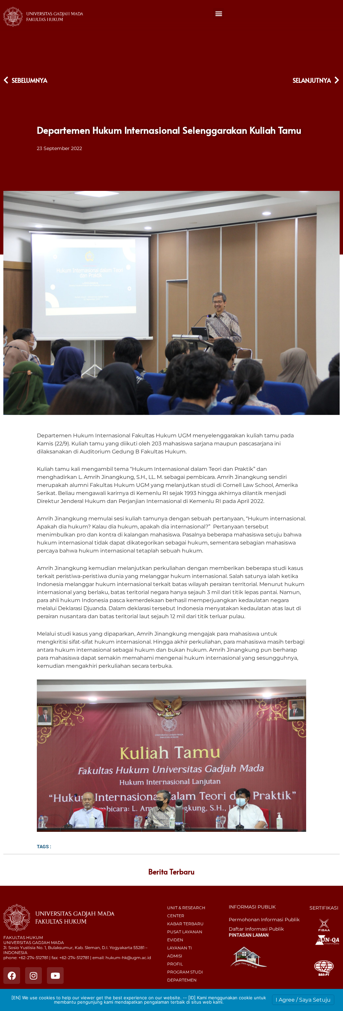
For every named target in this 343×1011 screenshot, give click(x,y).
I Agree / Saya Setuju (303, 1000)
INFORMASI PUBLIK (252, 907)
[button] (218, 13)
